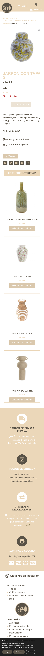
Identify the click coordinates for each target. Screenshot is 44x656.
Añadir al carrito (21, 104)
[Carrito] (35, 4)
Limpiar (5, 92)
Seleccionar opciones (22, 228)
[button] (22, 6)
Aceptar (7, 652)
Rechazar (19, 652)
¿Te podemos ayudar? (17, 144)
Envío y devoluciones (17, 139)
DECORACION (19, 21)
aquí (28, 525)
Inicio (5, 18)
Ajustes (30, 652)
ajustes (30, 647)
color (5, 88)
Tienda (11, 18)
